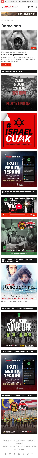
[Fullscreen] (34, 215)
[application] (19, 207)
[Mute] (31, 215)
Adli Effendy (6, 52)
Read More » (6, 65)
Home (4, 20)
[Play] (4, 215)
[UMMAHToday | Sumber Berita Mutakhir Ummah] (11, 7)
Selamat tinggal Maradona (14, 54)
